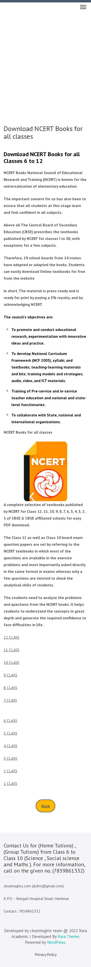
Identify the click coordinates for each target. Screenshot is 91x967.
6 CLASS (10, 720)
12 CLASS (11, 637)
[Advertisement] (45, 59)
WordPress (56, 942)
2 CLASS (10, 770)
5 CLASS (10, 733)
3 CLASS (10, 758)
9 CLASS (10, 675)
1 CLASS (10, 783)
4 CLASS (10, 745)
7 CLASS (10, 700)
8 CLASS (10, 687)
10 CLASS (11, 662)
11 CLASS (11, 649)
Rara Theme (68, 936)
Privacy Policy (46, 954)
